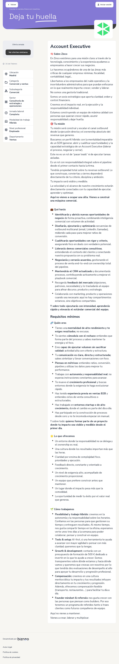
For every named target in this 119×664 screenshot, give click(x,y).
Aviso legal (7, 647)
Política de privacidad (11, 657)
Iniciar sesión (105, 4)
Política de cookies (10, 652)
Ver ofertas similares (18, 52)
